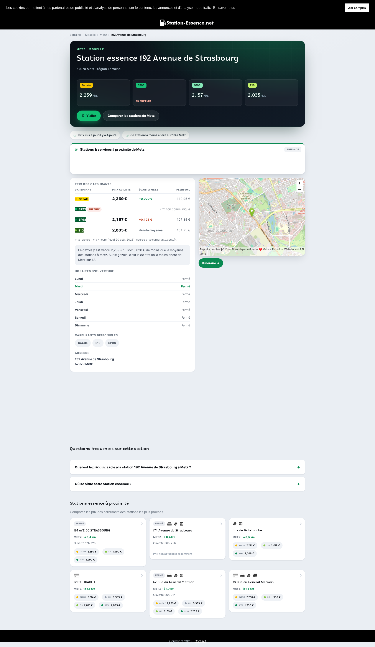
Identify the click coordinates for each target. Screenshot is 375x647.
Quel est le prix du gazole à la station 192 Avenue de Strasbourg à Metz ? (133, 467)
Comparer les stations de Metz (131, 116)
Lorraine (75, 34)
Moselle (90, 34)
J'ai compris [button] (357, 8)
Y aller (91, 116)
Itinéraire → (210, 263)
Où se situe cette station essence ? (103, 484)
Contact (200, 641)
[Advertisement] (187, 406)
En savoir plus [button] (224, 8)
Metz (103, 34)
